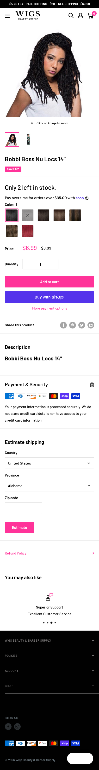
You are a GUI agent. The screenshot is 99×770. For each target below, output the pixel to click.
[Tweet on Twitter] (81, 324)
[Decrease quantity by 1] (28, 264)
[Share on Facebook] (63, 324)
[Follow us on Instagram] (17, 726)
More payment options (49, 308)
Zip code (11, 497)
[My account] (80, 15)
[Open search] (71, 15)
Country (11, 452)
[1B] (28, 215)
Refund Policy (15, 553)
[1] (12, 215)
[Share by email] (90, 324)
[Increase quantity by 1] (53, 264)
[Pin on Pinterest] (72, 324)
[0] (90, 15)
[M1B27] (75, 215)
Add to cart (49, 281)
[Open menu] (7, 16)
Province (12, 475)
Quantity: (12, 264)
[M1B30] (12, 231)
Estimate (19, 527)
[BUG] (28, 231)
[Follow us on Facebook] (8, 726)
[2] (43, 215)
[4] (59, 215)
